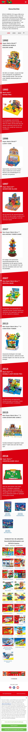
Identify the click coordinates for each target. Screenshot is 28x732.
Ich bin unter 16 (14, 725)
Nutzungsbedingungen (7, 693)
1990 (8, 33)
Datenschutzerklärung (21, 693)
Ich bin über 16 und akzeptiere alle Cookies (14, 729)
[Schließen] (26, 697)
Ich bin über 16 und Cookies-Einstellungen (14, 721)
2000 (14, 33)
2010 (19, 33)
